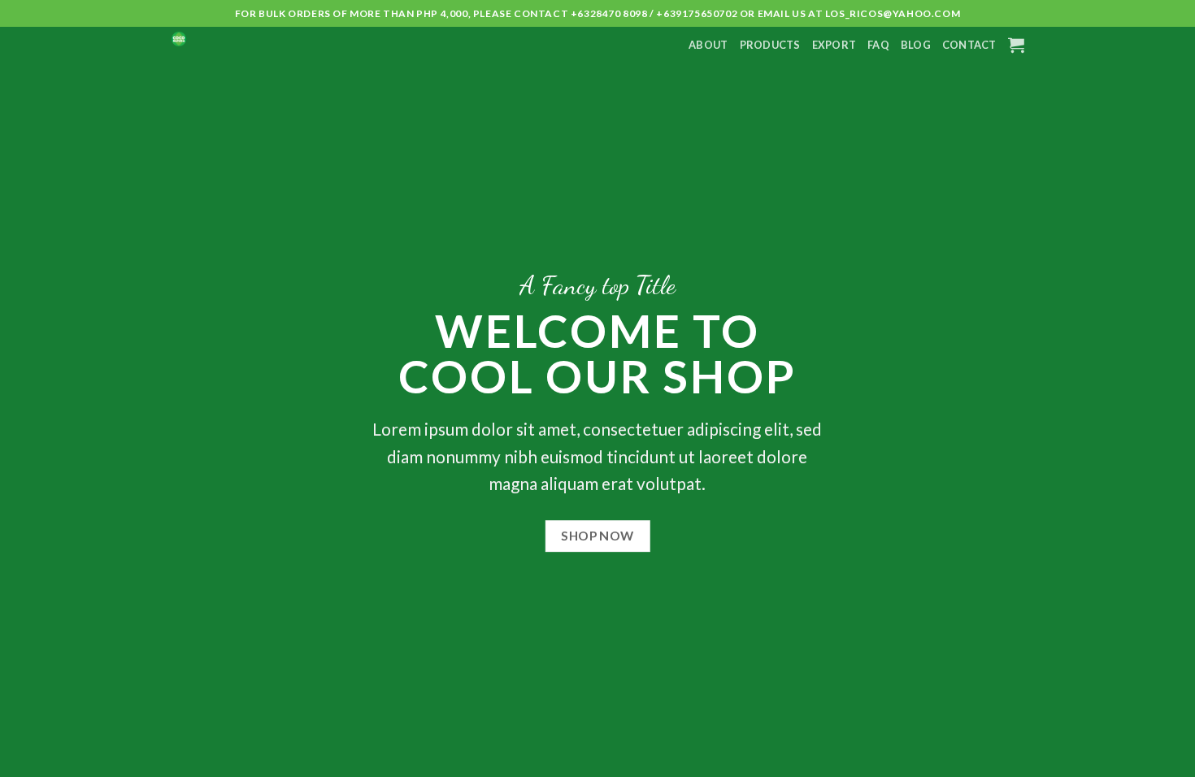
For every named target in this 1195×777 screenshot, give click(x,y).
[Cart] (1016, 45)
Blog (916, 44)
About (708, 44)
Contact (969, 44)
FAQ (878, 44)
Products (770, 44)
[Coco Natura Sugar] (219, 39)
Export (834, 44)
